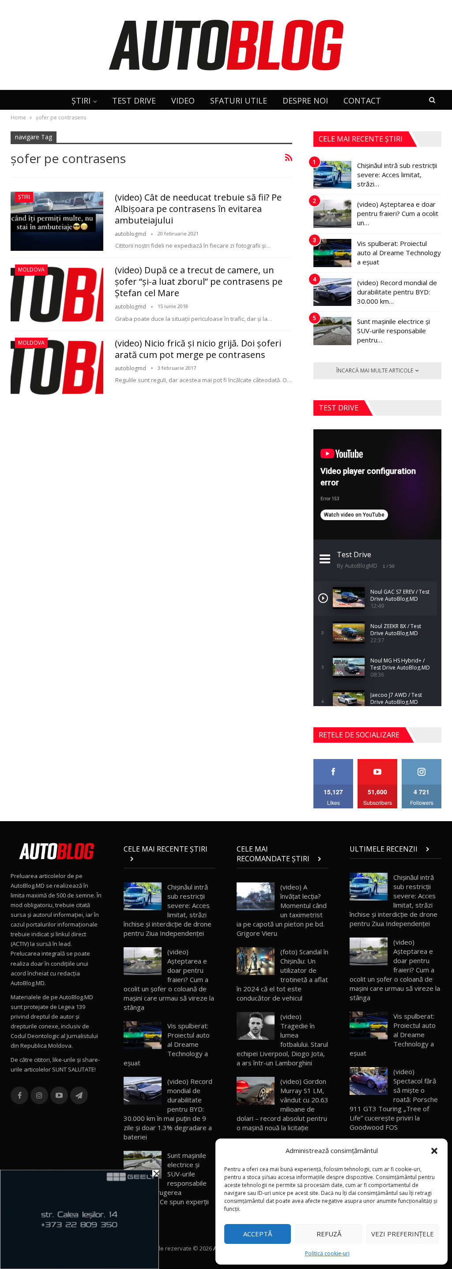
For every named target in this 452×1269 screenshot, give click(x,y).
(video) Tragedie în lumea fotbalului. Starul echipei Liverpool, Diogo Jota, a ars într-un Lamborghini (282, 1039)
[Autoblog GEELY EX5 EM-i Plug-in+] (79, 1219)
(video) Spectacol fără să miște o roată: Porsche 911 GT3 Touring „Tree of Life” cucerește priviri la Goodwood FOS (394, 1099)
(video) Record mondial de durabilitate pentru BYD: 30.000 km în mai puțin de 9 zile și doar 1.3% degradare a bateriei (168, 1109)
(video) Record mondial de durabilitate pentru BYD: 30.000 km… (397, 291)
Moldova (31, 269)
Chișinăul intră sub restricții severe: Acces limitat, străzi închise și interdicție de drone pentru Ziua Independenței (167, 910)
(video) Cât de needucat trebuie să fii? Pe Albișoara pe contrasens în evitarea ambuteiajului (198, 208)
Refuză (328, 1233)
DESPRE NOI (305, 100)
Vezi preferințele (402, 1233)
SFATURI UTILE (238, 100)
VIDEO (183, 100)
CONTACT (362, 100)
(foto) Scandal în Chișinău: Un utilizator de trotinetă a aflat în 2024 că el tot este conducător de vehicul (282, 974)
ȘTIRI (81, 100)
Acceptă (257, 1233)
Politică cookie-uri (327, 1253)
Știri (24, 197)
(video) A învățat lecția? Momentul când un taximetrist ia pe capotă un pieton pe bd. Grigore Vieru (282, 910)
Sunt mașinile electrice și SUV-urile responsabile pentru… (393, 330)
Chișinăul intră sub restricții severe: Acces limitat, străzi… (397, 174)
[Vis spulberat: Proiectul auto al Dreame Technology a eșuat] (332, 253)
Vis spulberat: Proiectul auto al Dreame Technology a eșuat (399, 252)
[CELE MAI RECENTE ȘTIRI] (169, 858)
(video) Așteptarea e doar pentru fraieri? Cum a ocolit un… (397, 213)
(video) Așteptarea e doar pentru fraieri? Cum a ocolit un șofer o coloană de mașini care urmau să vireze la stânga (169, 979)
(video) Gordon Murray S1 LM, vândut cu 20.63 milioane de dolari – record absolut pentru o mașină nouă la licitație (282, 1104)
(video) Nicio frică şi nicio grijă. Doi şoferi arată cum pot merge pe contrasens (198, 349)
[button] (434, 1150)
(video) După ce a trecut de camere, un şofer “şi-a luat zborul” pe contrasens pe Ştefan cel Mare (198, 281)
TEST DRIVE (134, 100)
